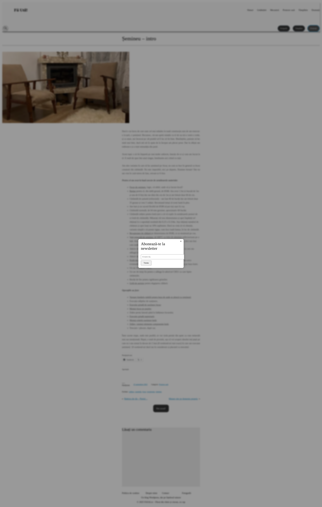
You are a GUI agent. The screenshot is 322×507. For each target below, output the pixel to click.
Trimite (146, 263)
